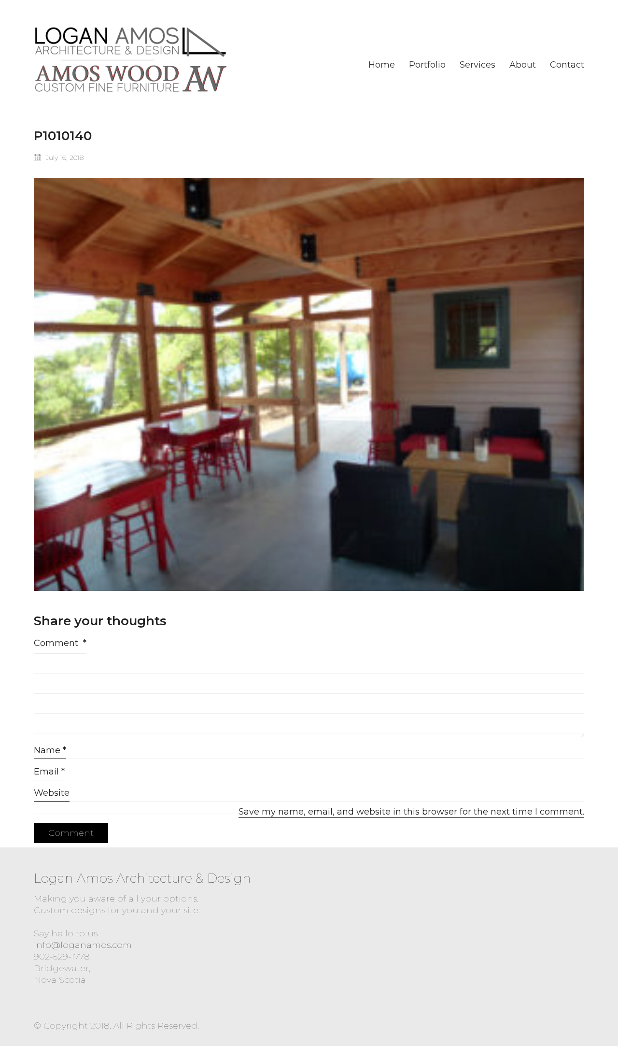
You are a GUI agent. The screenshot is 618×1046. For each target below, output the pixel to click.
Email (49, 771)
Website (52, 793)
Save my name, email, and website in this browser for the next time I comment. (411, 811)
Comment (60, 643)
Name (50, 750)
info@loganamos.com (83, 945)
